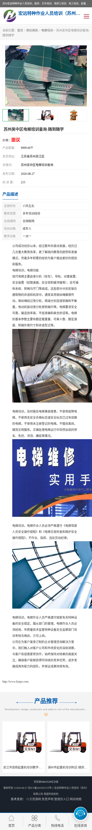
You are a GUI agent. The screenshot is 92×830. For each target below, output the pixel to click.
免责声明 (47, 799)
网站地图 (75, 799)
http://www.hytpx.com (15, 681)
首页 (20, 30)
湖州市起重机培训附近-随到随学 (69, 767)
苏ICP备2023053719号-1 (40, 788)
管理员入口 (61, 799)
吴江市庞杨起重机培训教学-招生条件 (27, 767)
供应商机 (32, 30)
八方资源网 (33, 799)
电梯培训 (47, 30)
